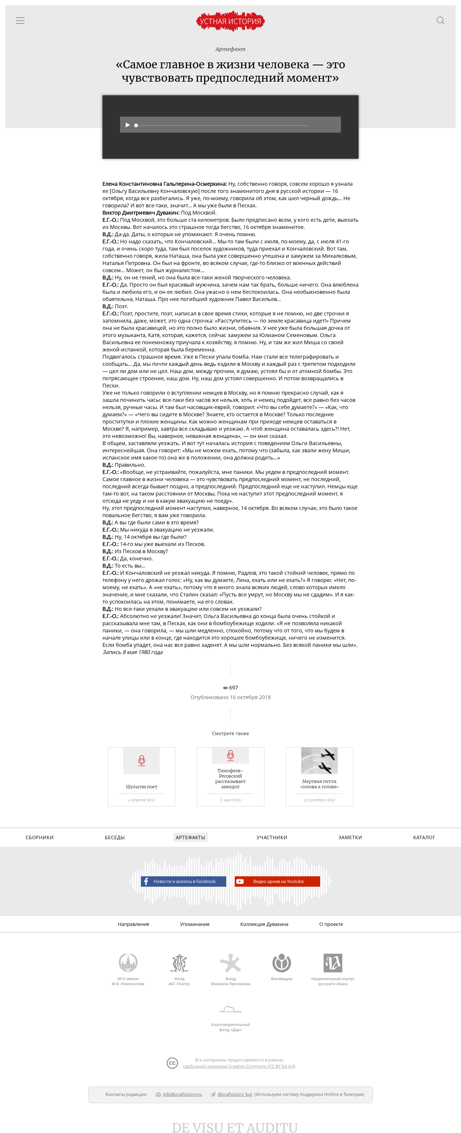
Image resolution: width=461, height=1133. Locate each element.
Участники (272, 837)
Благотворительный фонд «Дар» (230, 1027)
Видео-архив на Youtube (278, 881)
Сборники (40, 837)
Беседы (115, 837)
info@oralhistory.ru (182, 1094)
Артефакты (190, 837)
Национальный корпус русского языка (333, 981)
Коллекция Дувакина (264, 924)
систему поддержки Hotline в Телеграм (322, 1094)
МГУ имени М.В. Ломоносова (128, 981)
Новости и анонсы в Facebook (185, 881)
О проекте (331, 924)
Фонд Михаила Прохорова (230, 981)
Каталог (424, 837)
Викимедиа (281, 978)
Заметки (350, 837)
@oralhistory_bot (235, 1094)
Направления (133, 924)
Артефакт (231, 49)
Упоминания (194, 924)
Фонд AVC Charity (179, 981)
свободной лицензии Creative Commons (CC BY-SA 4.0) (239, 1066)
